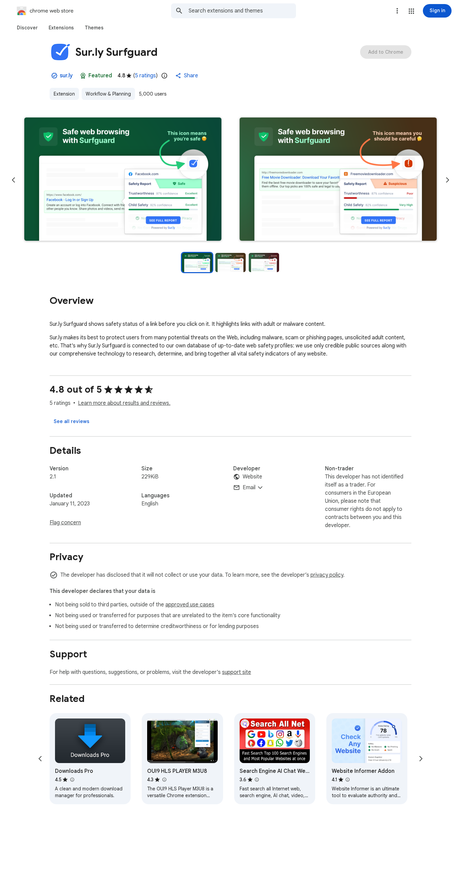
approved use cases (189, 604)
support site (236, 672)
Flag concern (65, 522)
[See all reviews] (71, 421)
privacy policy (326, 575)
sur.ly (66, 75)
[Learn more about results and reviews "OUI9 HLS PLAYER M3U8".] (164, 779)
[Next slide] (447, 180)
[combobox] (242, 11)
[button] (411, 11)
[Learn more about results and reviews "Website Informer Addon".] (348, 779)
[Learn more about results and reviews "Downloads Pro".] (72, 779)
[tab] (27, 28)
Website (252, 476)
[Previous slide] (13, 180)
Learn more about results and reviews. (124, 403)
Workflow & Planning (108, 94)
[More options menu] (397, 11)
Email (249, 487)
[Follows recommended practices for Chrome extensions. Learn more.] (83, 76)
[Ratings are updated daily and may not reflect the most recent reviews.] (164, 75)
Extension (64, 94)
